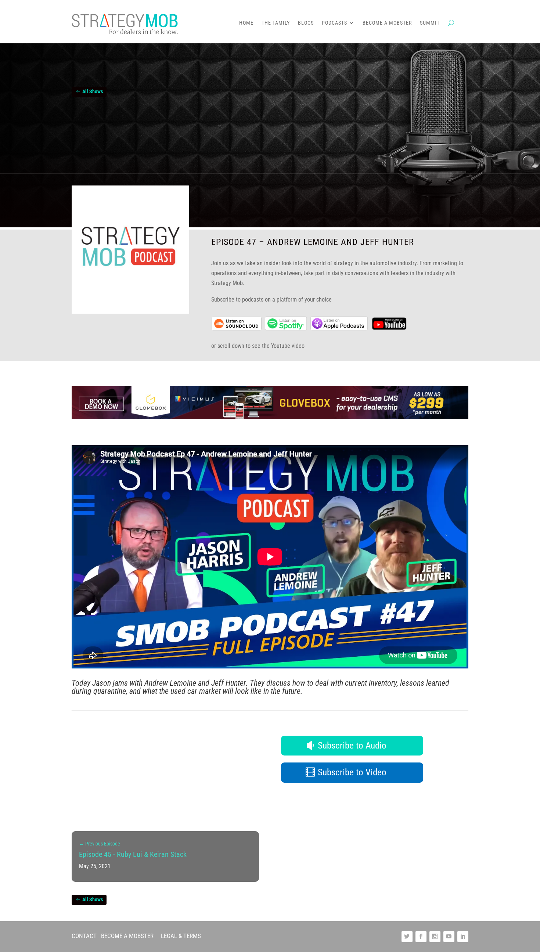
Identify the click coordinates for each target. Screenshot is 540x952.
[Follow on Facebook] (420, 936)
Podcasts (334, 23)
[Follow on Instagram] (434, 936)
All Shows (92, 92)
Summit (430, 23)
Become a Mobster (387, 23)
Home (246, 23)
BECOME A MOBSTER (127, 936)
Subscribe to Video (352, 772)
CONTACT (84, 936)
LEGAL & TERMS (181, 936)
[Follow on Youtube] (448, 936)
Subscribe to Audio (352, 745)
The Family (276, 23)
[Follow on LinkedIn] (462, 936)
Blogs (306, 23)
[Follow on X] (407, 936)
